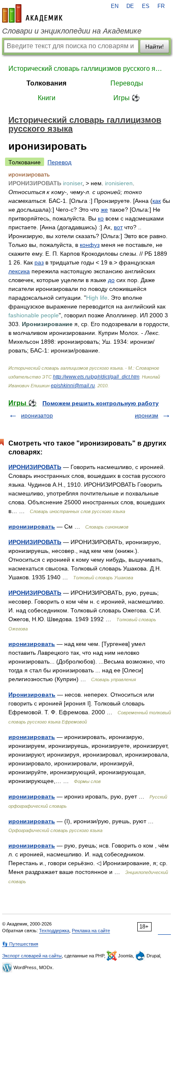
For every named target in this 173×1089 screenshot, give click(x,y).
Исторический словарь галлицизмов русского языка (86, 68)
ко (101, 218)
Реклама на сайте (91, 930)
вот (118, 227)
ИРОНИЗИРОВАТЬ (34, 467)
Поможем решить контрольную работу (100, 403)
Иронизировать (31, 694)
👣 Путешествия (20, 943)
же (104, 209)
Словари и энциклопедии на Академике (72, 31)
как (156, 200)
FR (161, 6)
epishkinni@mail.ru (73, 386)
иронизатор (37, 415)
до (111, 280)
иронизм (146, 415)
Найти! (154, 46)
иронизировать (31, 526)
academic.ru (32, 13)
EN (114, 6)
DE (130, 6)
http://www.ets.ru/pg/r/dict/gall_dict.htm (96, 377)
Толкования (46, 83)
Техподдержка (54, 930)
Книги (46, 97)
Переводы (126, 83)
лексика (19, 271)
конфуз (90, 244)
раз (39, 262)
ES (145, 6)
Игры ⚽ (126, 97)
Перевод (59, 162)
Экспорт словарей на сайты (32, 955)
